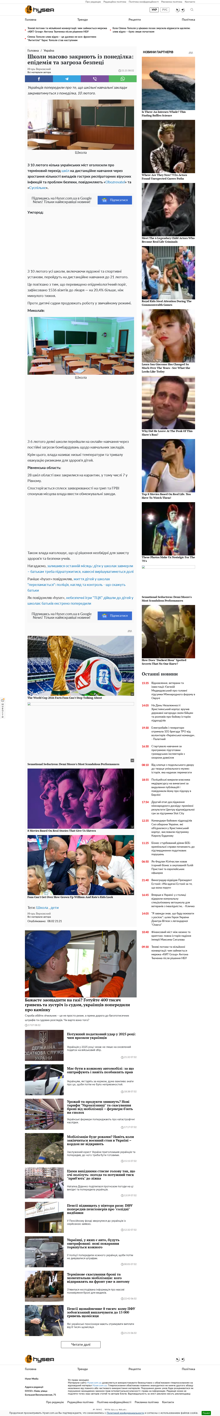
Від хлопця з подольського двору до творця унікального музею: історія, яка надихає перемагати (172, 769)
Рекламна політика (171, 2)
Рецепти (135, 19)
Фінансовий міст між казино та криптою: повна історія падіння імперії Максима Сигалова (171, 936)
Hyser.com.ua (94, 1383)
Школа (42, 908)
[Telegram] (67, 78)
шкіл (65, 171)
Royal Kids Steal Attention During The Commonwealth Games (167, 303)
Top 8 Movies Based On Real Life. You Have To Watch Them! (166, 496)
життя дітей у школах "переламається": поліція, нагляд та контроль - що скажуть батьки (76, 584)
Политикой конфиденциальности (125, 1413)
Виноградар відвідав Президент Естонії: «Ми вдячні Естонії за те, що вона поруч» (171, 884)
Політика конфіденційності (144, 2)
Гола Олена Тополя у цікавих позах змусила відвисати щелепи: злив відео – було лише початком (151, 30)
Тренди (82, 19)
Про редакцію (93, 2)
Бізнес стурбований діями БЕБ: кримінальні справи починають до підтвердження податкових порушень (173, 849)
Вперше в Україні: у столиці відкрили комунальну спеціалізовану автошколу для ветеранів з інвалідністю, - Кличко (173, 901)
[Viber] (95, 78)
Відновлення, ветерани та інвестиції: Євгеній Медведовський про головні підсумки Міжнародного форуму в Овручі (173, 691)
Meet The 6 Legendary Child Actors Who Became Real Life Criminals (168, 240)
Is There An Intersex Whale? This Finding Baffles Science (164, 113)
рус (165, 9)
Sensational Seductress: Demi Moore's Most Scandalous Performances (167, 598)
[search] (192, 10)
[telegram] (182, 10)
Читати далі (80, 1344)
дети (55, 908)
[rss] (177, 10)
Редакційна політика (114, 2)
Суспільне (37, 188)
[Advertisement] (81, 241)
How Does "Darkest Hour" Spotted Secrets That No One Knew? (164, 662)
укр (154, 9)
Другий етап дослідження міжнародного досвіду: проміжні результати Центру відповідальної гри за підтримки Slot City (173, 808)
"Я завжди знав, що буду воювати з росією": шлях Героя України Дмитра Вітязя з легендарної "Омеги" (172, 919)
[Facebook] (39, 78)
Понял (206, 1413)
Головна (30, 19)
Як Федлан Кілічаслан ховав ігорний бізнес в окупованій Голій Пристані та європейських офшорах (172, 867)
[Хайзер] (39, 10)
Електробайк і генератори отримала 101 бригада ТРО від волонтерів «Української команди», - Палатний (173, 733)
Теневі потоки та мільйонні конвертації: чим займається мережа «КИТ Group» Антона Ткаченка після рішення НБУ (67, 30)
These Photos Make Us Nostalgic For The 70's (168, 559)
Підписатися (119, 200)
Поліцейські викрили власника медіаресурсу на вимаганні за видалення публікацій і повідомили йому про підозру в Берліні (171, 787)
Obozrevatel (115, 182)
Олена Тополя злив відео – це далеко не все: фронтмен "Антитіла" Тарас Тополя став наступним (62, 39)
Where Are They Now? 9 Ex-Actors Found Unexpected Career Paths (164, 176)
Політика (188, 19)
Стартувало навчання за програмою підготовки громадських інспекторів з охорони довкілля (168, 752)
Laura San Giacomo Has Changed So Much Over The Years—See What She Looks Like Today (166, 367)
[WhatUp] (123, 78)
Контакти (190, 2)
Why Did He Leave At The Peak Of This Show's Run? (167, 432)
